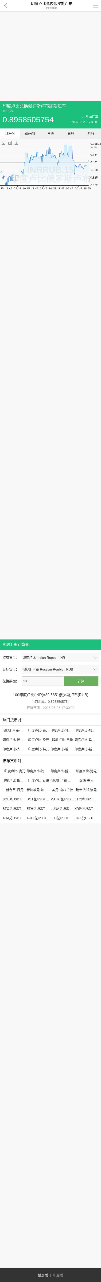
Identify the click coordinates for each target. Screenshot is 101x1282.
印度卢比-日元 (62, 740)
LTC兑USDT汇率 (62, 818)
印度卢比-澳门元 (39, 771)
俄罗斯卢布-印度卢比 (18, 730)
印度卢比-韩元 (38, 749)
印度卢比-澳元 (14, 771)
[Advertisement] (50, 50)
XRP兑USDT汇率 (87, 809)
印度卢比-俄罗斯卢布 (18, 780)
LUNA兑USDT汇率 (64, 809)
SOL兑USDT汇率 (15, 799)
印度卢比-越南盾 (62, 749)
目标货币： (11, 669)
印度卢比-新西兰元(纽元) (68, 771)
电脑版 (58, 1275)
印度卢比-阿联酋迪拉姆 (67, 730)
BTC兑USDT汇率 (15, 809)
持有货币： (11, 657)
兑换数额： (11, 681)
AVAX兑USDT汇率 (40, 818)
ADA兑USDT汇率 (15, 818)
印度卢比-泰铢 (38, 780)
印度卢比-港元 (86, 771)
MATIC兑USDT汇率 (64, 799)
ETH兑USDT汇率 (39, 809)
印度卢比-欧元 (38, 740)
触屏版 (43, 1275)
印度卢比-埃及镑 (15, 740)
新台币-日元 (14, 790)
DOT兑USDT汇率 (39, 799)
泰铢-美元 (86, 780)
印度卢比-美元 (38, 730)
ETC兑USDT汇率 (87, 799)
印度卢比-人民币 (15, 749)
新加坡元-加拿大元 (40, 790)
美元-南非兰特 (62, 790)
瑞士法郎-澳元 (86, 790)
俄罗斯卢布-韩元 (62, 780)
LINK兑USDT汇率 (87, 818)
